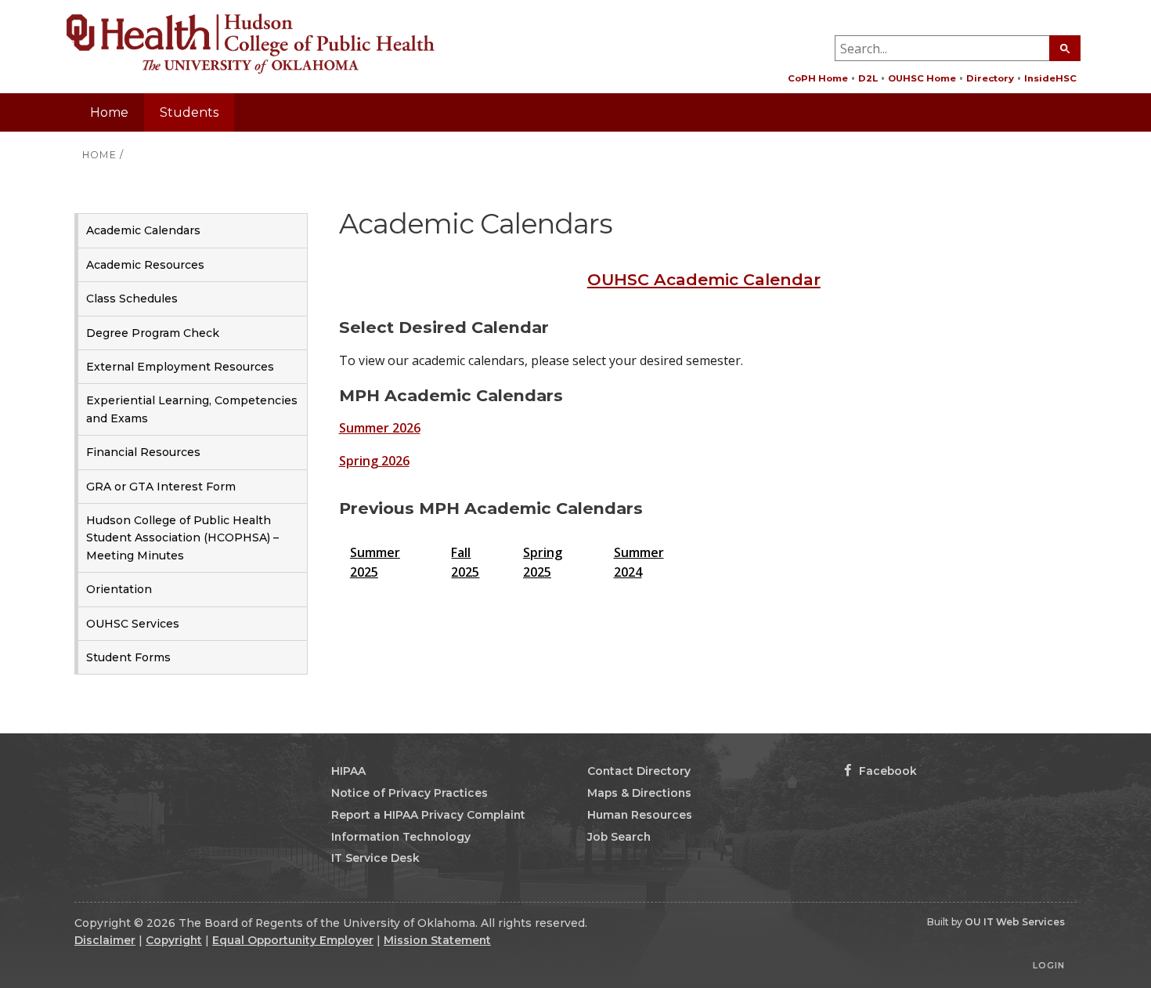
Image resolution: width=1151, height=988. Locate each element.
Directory (990, 78)
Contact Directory (639, 771)
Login (1049, 965)
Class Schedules (132, 298)
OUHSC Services (132, 624)
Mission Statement (437, 940)
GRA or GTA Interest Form (161, 487)
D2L (868, 78)
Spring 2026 (374, 460)
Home (109, 112)
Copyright (174, 940)
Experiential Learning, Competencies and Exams (192, 409)
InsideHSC (1050, 78)
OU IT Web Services (1015, 922)
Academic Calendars (143, 230)
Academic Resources (145, 265)
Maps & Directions (639, 793)
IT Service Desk (375, 858)
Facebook (886, 771)
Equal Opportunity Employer (292, 940)
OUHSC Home (922, 78)
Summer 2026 (379, 427)
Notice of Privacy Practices (409, 793)
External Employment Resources (180, 367)
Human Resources (639, 815)
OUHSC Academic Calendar (704, 279)
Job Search (619, 837)
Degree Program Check (152, 333)
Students (189, 112)
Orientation (119, 589)
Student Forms (128, 657)
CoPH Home (818, 78)
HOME (99, 155)
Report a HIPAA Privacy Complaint (428, 815)
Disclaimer (104, 940)
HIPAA (348, 771)
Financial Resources (143, 452)
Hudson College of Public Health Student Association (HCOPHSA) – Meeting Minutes (182, 538)
